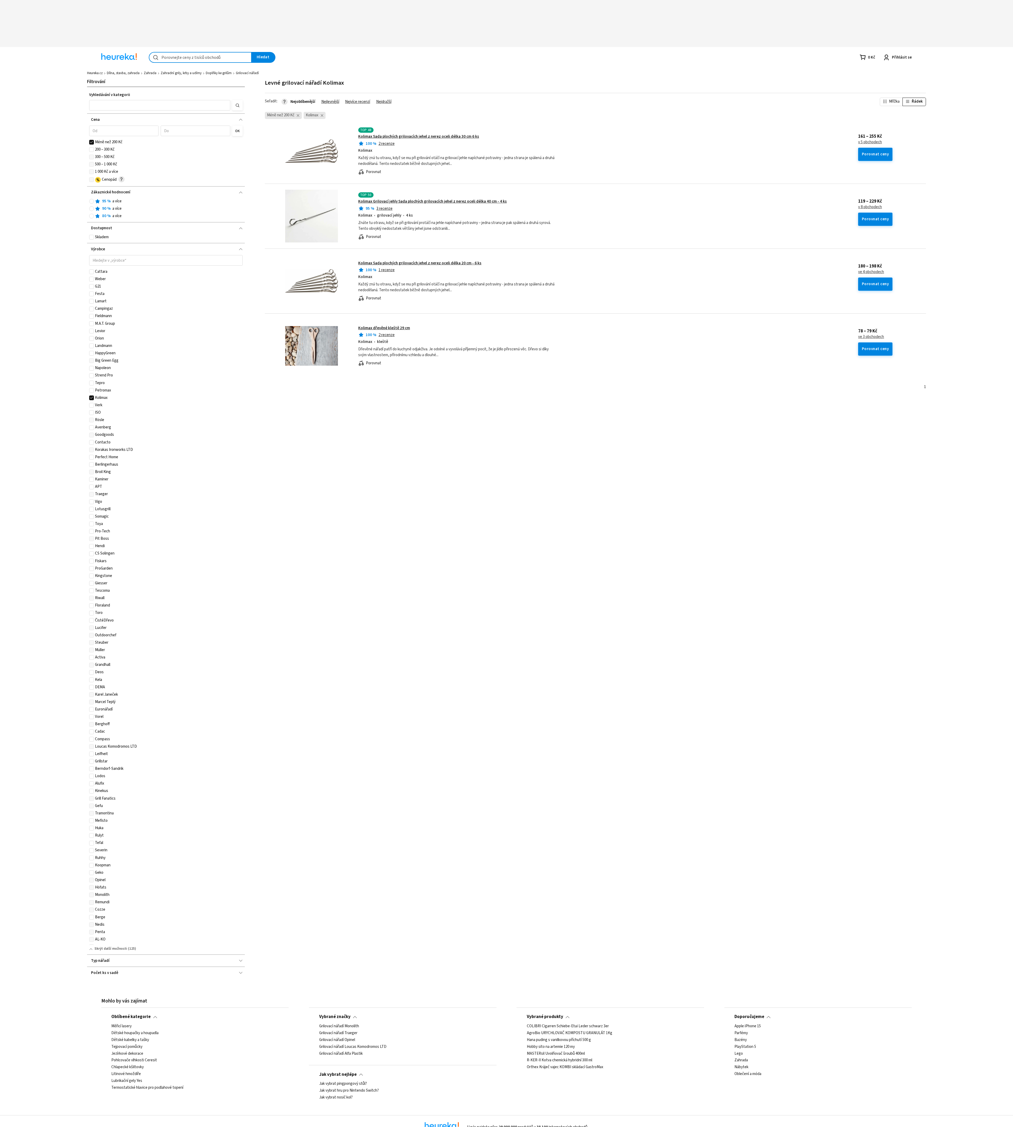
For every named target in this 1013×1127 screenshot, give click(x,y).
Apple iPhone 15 (747, 1026)
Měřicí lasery (121, 1026)
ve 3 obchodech (871, 337)
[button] (159, 105)
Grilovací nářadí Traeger (338, 1033)
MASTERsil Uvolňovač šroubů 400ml (556, 1053)
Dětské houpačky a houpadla (135, 1033)
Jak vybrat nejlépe (338, 1074)
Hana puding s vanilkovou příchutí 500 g (559, 1040)
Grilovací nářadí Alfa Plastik (341, 1053)
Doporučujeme (749, 1017)
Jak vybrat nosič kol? (336, 1097)
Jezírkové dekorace (127, 1053)
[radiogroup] (166, 208)
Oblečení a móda (747, 1074)
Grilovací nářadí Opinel (337, 1040)
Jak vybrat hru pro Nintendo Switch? (349, 1090)
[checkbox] (91, 142)
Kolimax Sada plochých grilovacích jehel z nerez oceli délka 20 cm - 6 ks (419, 263)
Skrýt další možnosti (110, 948)
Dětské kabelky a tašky (130, 1040)
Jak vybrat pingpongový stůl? (343, 1083)
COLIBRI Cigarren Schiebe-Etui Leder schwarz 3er (568, 1026)
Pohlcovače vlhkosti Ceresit (134, 1060)
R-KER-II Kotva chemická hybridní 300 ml (559, 1060)
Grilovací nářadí (247, 73)
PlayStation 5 (745, 1046)
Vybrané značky (335, 1017)
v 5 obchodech (870, 142)
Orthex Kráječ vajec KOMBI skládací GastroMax (565, 1067)
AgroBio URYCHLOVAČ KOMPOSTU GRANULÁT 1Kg (569, 1033)
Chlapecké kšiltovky (127, 1067)
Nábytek (741, 1067)
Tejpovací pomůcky (126, 1046)
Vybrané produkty (545, 1017)
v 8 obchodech (870, 207)
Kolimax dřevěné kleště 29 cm (384, 328)
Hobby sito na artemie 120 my (551, 1046)
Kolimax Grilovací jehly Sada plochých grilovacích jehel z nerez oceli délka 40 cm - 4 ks (432, 201)
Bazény (740, 1040)
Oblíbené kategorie (131, 1017)
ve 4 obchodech (871, 272)
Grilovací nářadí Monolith (339, 1026)
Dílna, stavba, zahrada (123, 73)
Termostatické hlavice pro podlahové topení (147, 1087)
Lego (738, 1053)
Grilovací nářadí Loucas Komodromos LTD (352, 1046)
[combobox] (200, 57)
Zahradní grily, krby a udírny (181, 73)
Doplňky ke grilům (219, 73)
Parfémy (741, 1033)
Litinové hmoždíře (126, 1074)
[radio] (91, 201)
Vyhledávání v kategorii (109, 95)
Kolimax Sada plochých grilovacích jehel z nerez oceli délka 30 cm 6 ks (418, 136)
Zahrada (150, 73)
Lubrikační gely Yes (126, 1080)
